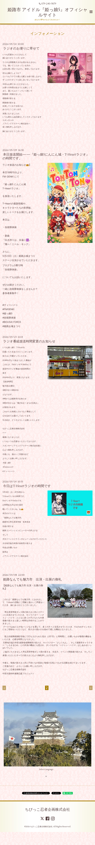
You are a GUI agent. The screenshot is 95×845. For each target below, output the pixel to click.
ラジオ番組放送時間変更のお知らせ (29, 341)
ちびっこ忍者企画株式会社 (47, 809)
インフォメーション (47, 33)
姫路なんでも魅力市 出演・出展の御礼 (32, 579)
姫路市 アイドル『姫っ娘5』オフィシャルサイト (48, 12)
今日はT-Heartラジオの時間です (27, 486)
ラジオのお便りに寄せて (21, 48)
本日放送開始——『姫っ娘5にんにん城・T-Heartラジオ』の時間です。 (45, 156)
